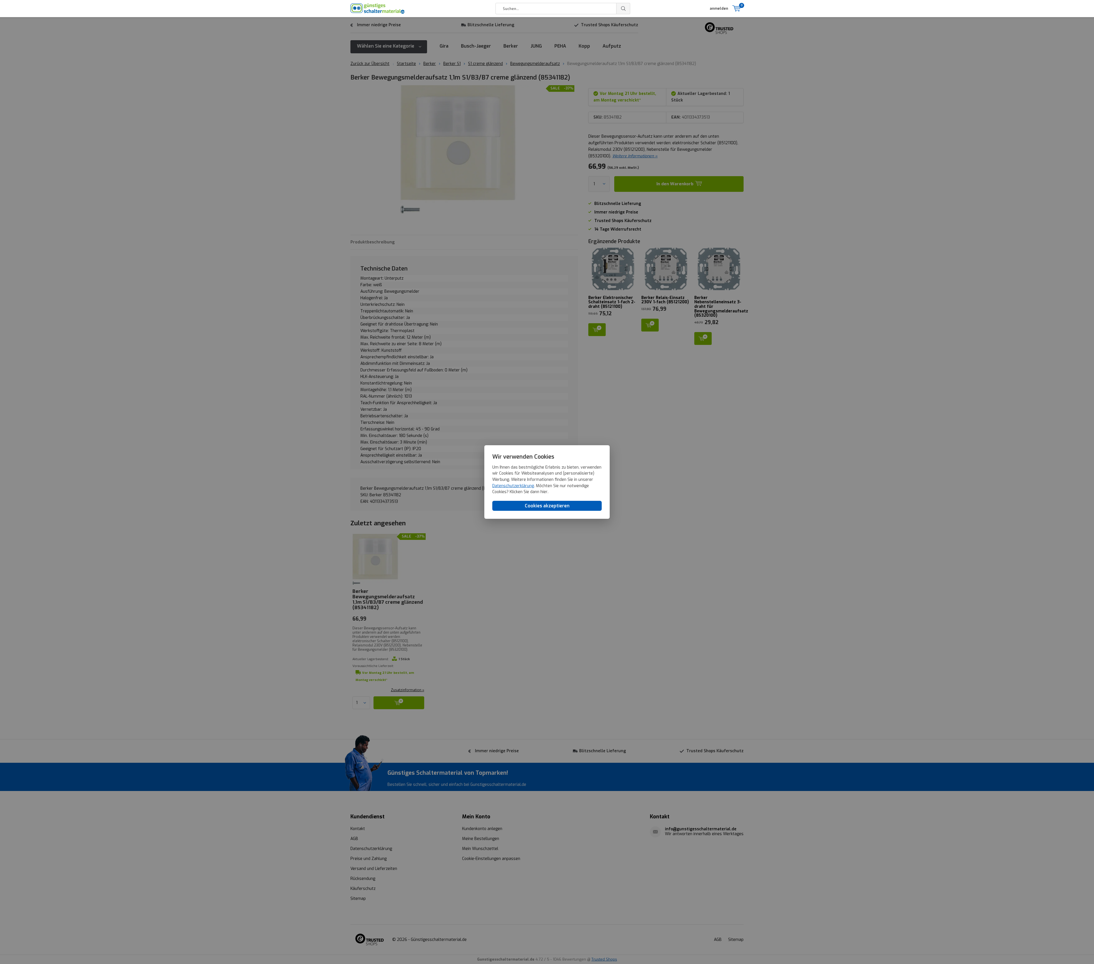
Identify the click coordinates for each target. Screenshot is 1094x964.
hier (544, 492)
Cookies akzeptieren (547, 506)
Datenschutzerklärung (513, 486)
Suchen (623, 8)
